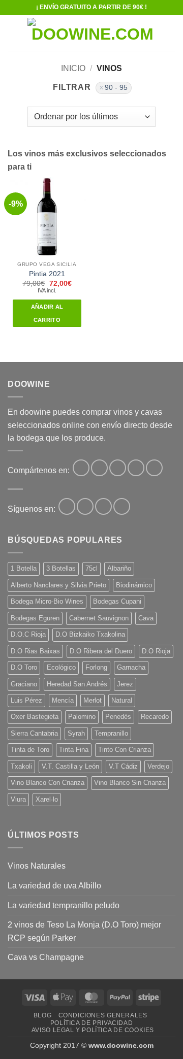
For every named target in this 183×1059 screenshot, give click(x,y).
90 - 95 (116, 87)
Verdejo (158, 766)
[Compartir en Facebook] (99, 467)
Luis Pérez (26, 700)
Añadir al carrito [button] (47, 313)
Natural (121, 700)
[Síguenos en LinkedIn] (121, 506)
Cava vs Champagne (46, 957)
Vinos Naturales (37, 866)
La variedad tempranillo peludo (63, 905)
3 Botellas (61, 568)
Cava (146, 618)
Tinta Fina (73, 749)
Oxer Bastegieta (34, 716)
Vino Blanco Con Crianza (47, 782)
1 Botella (24, 568)
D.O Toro (24, 667)
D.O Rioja (156, 651)
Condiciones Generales (102, 1015)
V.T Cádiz (123, 766)
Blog (42, 1015)
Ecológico (61, 667)
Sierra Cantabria (34, 733)
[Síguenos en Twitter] (85, 506)
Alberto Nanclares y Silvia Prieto (58, 585)
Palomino (82, 716)
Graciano (24, 684)
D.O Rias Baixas (35, 651)
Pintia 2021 (47, 274)
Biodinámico (134, 585)
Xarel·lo (47, 799)
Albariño (119, 568)
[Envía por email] (136, 467)
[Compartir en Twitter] (117, 467)
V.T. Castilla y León (70, 766)
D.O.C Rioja (28, 634)
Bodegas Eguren (35, 618)
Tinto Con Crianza (124, 749)
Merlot (92, 700)
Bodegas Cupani (117, 601)
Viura (18, 799)
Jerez (125, 684)
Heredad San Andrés (77, 684)
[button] (14, 32)
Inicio (73, 68)
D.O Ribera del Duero (101, 651)
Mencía (63, 700)
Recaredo (155, 716)
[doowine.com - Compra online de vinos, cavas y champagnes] (92, 33)
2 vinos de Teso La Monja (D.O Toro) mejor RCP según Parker (84, 931)
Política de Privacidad (91, 1023)
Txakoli (21, 766)
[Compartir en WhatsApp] (81, 467)
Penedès (118, 716)
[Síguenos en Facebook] (66, 506)
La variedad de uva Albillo (54, 885)
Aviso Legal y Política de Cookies (93, 1030)
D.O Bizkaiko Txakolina (90, 634)
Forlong (96, 667)
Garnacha (131, 667)
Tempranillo (111, 733)
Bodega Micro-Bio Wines (47, 601)
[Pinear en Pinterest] (154, 467)
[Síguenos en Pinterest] (103, 506)
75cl (91, 568)
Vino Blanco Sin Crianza (130, 782)
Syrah (76, 733)
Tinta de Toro (30, 749)
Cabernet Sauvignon (99, 618)
